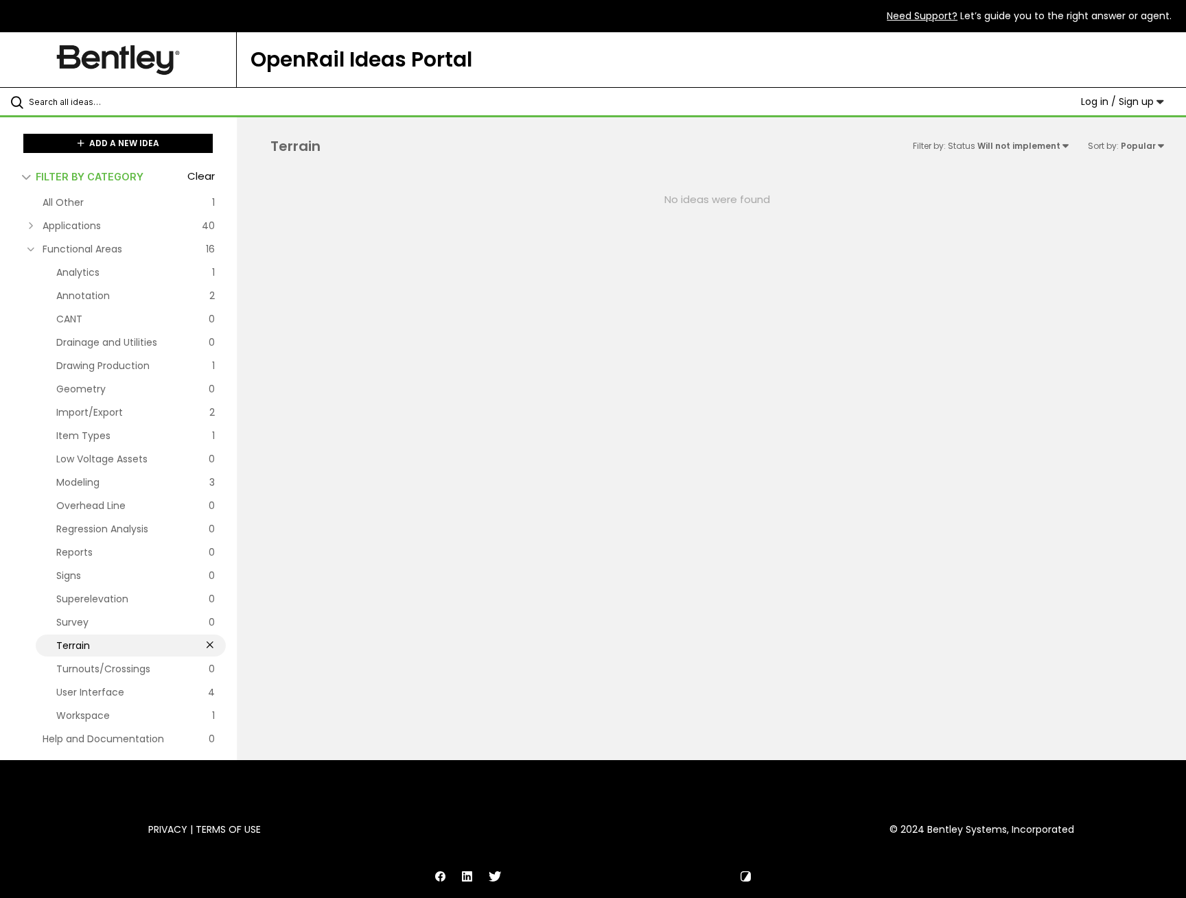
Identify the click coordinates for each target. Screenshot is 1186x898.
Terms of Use (228, 829)
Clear (201, 176)
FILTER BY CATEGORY (89, 176)
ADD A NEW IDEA (123, 143)
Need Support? (922, 16)
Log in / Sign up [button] (1118, 101)
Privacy (167, 829)
